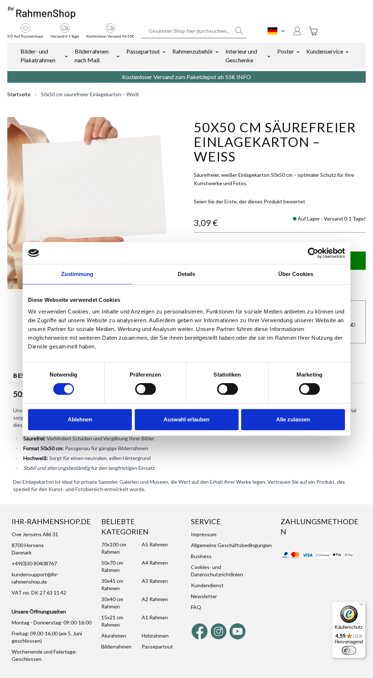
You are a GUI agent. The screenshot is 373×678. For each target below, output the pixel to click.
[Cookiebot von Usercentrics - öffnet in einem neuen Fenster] (313, 253)
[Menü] (361, 605)
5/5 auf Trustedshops (25, 36)
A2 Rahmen (155, 599)
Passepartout (143, 51)
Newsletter (204, 596)
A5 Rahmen (155, 544)
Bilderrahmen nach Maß (92, 55)
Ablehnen (80, 419)
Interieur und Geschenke (241, 55)
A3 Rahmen (155, 581)
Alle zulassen (293, 419)
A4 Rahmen (155, 563)
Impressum (203, 534)
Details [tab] (187, 274)
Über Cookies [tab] (295, 274)
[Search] (239, 30)
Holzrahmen (155, 635)
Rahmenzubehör (192, 51)
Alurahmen (113, 635)
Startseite (19, 94)
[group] (249, 201)
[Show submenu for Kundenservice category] (347, 51)
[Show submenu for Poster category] (298, 51)
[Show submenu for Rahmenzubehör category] (217, 51)
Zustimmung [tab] (77, 274)
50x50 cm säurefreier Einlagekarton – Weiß (90, 94)
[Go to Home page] (41, 13)
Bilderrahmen (116, 646)
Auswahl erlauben (186, 419)
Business (201, 556)
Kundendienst (207, 585)
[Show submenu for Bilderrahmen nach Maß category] (118, 55)
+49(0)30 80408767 (34, 563)
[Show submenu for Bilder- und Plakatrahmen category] (66, 55)
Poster (285, 51)
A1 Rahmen (155, 617)
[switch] (145, 389)
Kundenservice (324, 51)
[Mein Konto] (297, 31)
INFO (243, 76)
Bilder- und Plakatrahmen (37, 55)
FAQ (196, 607)
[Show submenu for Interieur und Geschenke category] (268, 55)
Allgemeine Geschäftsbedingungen (231, 545)
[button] (93, 203)
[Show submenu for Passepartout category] (163, 51)
